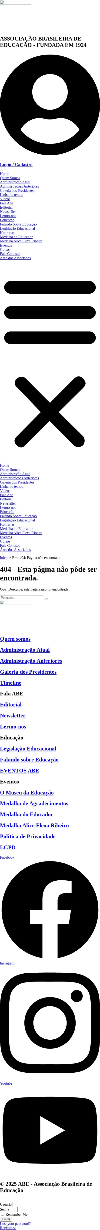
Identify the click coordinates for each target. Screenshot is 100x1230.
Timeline (10, 683)
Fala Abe (6, 203)
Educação (7, 220)
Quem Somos (10, 178)
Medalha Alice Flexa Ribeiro (21, 241)
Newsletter (13, 716)
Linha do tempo (11, 195)
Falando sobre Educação (29, 760)
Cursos (5, 249)
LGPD (8, 847)
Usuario (6, 1204)
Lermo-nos (8, 216)
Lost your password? (15, 1224)
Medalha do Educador (16, 237)
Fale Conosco (10, 254)
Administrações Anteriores (19, 186)
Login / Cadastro (16, 164)
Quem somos (15, 639)
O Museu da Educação (27, 793)
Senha (4, 1209)
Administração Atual (15, 182)
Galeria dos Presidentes (17, 190)
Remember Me (16, 1214)
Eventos (6, 245)
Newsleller (8, 212)
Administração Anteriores (31, 661)
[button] (50, 361)
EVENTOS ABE (19, 771)
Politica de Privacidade (28, 836)
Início (4, 558)
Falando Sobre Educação (18, 224)
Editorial (6, 207)
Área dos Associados (15, 258)
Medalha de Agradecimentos (34, 803)
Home (4, 174)
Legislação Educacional (17, 228)
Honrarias (7, 233)
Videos (5, 199)
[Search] (46, 598)
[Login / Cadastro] (50, 156)
